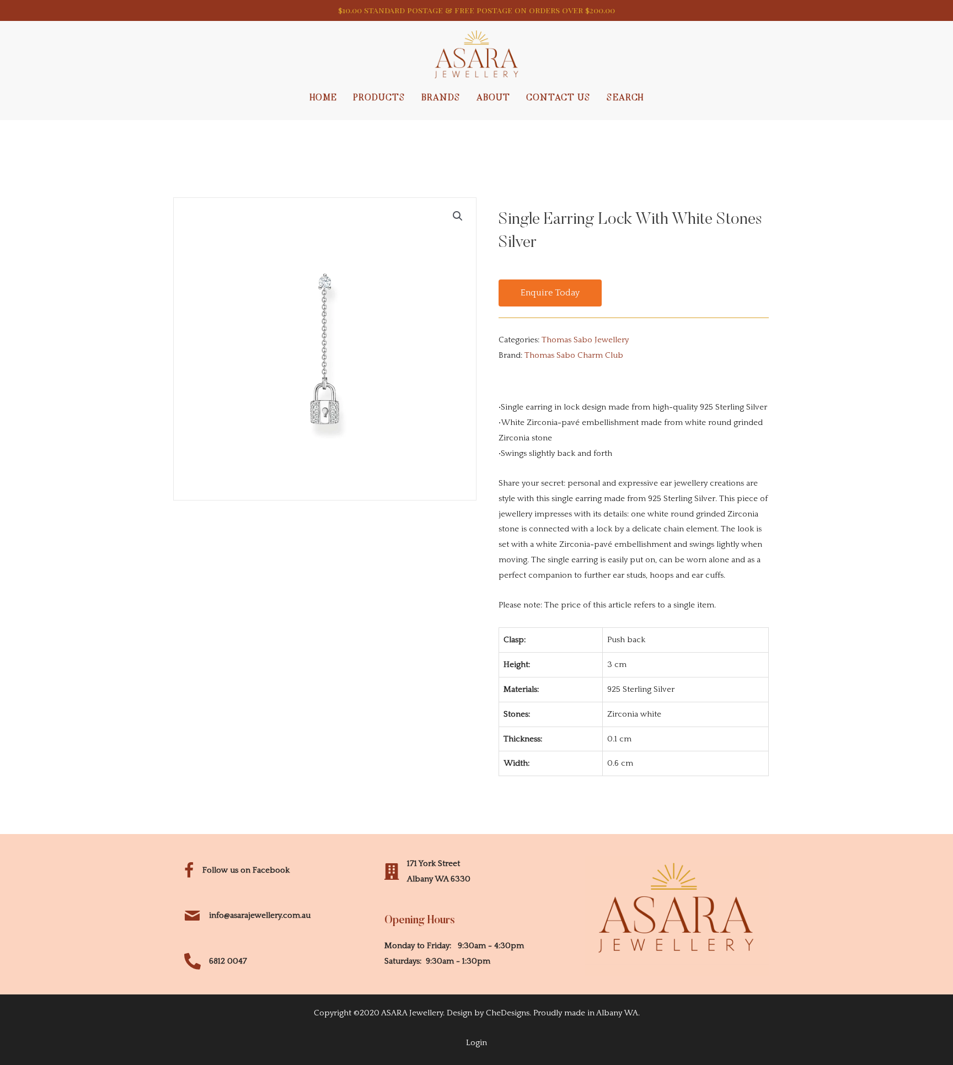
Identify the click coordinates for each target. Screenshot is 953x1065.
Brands (441, 98)
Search (625, 98)
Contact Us (558, 98)
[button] (550, 293)
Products (379, 98)
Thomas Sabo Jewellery (585, 340)
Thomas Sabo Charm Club (573, 355)
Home (323, 98)
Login (476, 1042)
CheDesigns (507, 1013)
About (493, 98)
